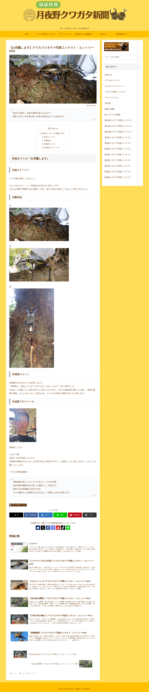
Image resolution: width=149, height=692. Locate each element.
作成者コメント (50, 144)
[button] (90, 515)
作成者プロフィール (51, 147)
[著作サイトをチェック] (38, 527)
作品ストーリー (50, 137)
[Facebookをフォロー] (48, 527)
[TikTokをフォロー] (63, 527)
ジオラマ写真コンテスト (19, 505)
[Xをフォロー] (43, 527)
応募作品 (47, 140)
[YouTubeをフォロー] (58, 527)
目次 (50, 128)
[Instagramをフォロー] (53, 527)
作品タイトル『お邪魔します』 (54, 133)
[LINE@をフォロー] (68, 527)
